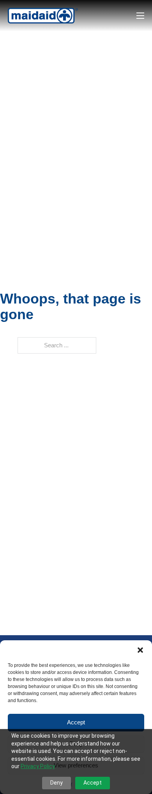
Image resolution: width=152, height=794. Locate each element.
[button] (140, 650)
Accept (76, 722)
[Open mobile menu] (140, 16)
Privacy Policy (38, 766)
